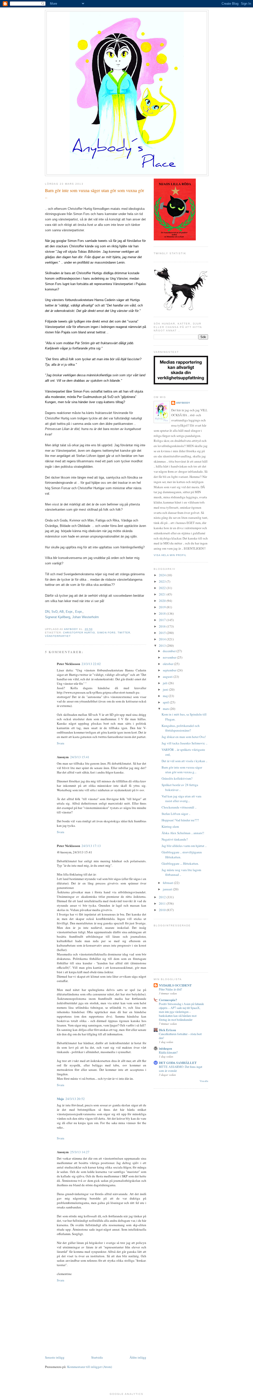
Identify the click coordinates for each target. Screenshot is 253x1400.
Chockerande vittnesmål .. (179, 807)
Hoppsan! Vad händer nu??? (180, 820)
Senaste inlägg (54, 1357)
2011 (163, 903)
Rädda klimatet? (168, 1052)
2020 (163, 600)
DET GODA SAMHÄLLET (178, 1062)
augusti (168, 676)
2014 (163, 639)
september (170, 670)
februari (168, 882)
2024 (163, 575)
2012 (163, 897)
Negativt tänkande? (175, 839)
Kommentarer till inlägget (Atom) (89, 1366)
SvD (54, 611)
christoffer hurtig (79, 632)
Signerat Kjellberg (57, 617)
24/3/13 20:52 (75, 1098)
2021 (163, 594)
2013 (163, 645)
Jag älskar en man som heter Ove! (184, 737)
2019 (163, 607)
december (169, 651)
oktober (168, 664)
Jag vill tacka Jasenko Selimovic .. (184, 743)
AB (61, 611)
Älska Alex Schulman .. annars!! (183, 833)
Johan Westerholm (85, 617)
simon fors (106, 632)
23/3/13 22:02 (91, 664)
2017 (163, 620)
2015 (163, 632)
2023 (163, 581)
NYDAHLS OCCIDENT (175, 985)
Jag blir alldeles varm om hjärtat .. (184, 846)
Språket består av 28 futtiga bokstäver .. (180, 787)
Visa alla (204, 1081)
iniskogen (165, 1048)
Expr (69, 611)
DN (47, 611)
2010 (163, 910)
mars (166, 708)
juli (165, 683)
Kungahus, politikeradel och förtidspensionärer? (181, 728)
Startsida (97, 1357)
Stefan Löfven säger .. (176, 813)
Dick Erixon (167, 1029)
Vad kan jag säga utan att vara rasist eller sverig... (181, 798)
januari (168, 889)
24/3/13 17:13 (91, 846)
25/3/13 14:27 (79, 1152)
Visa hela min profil (170, 555)
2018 (163, 613)
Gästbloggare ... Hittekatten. (180, 863)
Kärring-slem (170, 826)
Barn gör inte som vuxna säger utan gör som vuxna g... (182, 769)
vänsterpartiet (58, 636)
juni (166, 689)
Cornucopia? (168, 999)
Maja (60, 1098)
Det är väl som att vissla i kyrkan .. (184, 761)
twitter (124, 632)
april (166, 702)
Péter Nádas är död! (170, 989)
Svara (60, 743)
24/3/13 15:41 (79, 757)
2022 (163, 588)
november (170, 657)
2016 (163, 626)
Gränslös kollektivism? (177, 778)
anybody (183, 402)
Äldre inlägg (137, 1357)
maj (166, 696)
